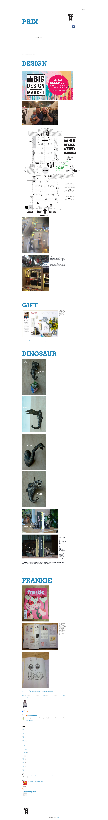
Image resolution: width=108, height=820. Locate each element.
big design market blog (35, 294)
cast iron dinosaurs (26, 341)
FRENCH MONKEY (37, 691)
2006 (24, 767)
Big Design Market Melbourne (42, 294)
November (25, 742)
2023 (24, 730)
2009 (24, 765)
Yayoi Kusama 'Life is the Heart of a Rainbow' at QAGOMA (35, 781)
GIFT (30, 305)
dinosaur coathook (43, 341)
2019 (24, 734)
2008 (24, 766)
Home (44, 695)
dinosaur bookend (39, 341)
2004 (24, 770)
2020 (24, 733)
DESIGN (34, 63)
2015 (24, 740)
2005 (24, 769)
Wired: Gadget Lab (26, 774)
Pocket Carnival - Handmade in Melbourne (29, 791)
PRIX (30, 21)
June (24, 755)
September (25, 752)
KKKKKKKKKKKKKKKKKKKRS (32, 715)
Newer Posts (24, 695)
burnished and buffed (24, 3)
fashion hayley (25, 780)
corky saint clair (48, 294)
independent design (52, 294)
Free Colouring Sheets (31, 792)
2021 (24, 732)
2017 (24, 737)
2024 (24, 729)
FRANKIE (37, 580)
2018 (24, 736)
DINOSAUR (39, 353)
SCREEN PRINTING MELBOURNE (60, 294)
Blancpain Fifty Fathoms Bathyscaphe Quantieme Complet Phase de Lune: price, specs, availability (41, 775)
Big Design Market (30, 294)
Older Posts (63, 695)
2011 (24, 762)
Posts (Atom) (27, 697)
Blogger (58, 817)
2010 (24, 763)
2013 (24, 759)
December (25, 741)
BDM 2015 (25, 294)
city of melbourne (34, 341)
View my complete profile (29, 720)
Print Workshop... (25, 788)
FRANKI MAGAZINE (32, 691)
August (25, 753)
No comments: (25, 340)
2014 (24, 758)
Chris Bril (30, 341)
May (24, 756)
